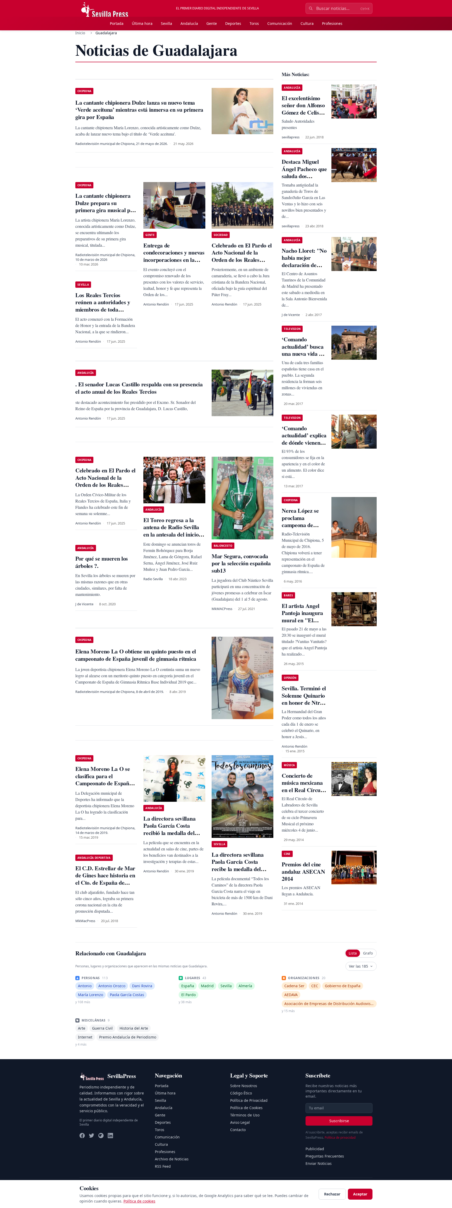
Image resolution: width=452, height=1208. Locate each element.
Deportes (233, 23)
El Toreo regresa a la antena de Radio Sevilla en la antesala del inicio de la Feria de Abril (171, 531)
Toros (254, 23)
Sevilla (166, 23)
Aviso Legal (240, 1122)
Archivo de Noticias (172, 1158)
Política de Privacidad (249, 1100)
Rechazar (332, 1194)
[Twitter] (91, 1135)
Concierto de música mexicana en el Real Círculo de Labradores (303, 786)
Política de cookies (139, 1201)
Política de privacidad (340, 1137)
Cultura (307, 23)
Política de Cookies (246, 1107)
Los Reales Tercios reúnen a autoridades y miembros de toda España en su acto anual (104, 306)
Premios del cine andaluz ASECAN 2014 (303, 871)
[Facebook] (82, 1135)
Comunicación (279, 23)
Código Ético (241, 1093)
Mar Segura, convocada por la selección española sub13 (241, 563)
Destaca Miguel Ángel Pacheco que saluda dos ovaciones (304, 172)
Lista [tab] (353, 953)
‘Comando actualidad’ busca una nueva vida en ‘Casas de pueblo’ (303, 350)
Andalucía (189, 23)
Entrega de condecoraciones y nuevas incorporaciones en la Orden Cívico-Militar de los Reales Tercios (173, 259)
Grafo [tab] (368, 953)
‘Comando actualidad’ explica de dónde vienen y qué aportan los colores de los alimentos (304, 446)
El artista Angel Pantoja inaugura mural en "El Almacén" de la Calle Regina (302, 620)
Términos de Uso (244, 1115)
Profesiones (332, 23)
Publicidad (315, 1148)
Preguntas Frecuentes (325, 1156)
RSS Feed (163, 1166)
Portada (116, 23)
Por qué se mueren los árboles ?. (101, 562)
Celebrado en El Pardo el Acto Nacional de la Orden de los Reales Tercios (242, 256)
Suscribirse (339, 1120)
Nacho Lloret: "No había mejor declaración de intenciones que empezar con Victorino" (304, 268)
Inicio (80, 32)
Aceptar (360, 1194)
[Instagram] (101, 1135)
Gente (211, 23)
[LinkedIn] (110, 1135)
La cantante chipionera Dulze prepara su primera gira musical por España (105, 206)
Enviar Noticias (319, 1163)
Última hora (142, 23)
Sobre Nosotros (243, 1085)
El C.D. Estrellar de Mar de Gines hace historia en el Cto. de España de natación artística (105, 879)
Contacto (238, 1129)
